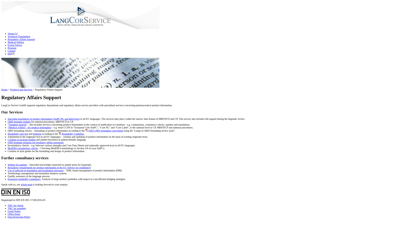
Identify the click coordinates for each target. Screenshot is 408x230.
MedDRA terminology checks (23, 148)
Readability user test (18, 134)
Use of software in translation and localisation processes (36, 170)
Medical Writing (16, 42)
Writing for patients (17, 164)
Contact (11, 51)
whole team (26, 184)
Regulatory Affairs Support (21, 39)
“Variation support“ (17, 124)
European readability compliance (24, 179)
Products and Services (21, 89)
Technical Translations (19, 36)
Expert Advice (15, 45)
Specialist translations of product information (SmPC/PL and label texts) (44, 119)
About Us (13, 33)
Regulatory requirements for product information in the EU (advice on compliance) (49, 167)
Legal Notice (14, 211)
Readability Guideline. (73, 134)
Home (4, 89)
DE (9, 53)
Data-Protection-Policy (19, 217)
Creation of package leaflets (22, 139)
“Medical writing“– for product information (29, 127)
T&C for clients (15, 205)
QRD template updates (19, 121)
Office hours (14, 214)
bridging (37, 134)
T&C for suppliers (17, 208)
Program (12, 48)
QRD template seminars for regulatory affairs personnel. (36, 142)
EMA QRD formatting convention (105, 130)
